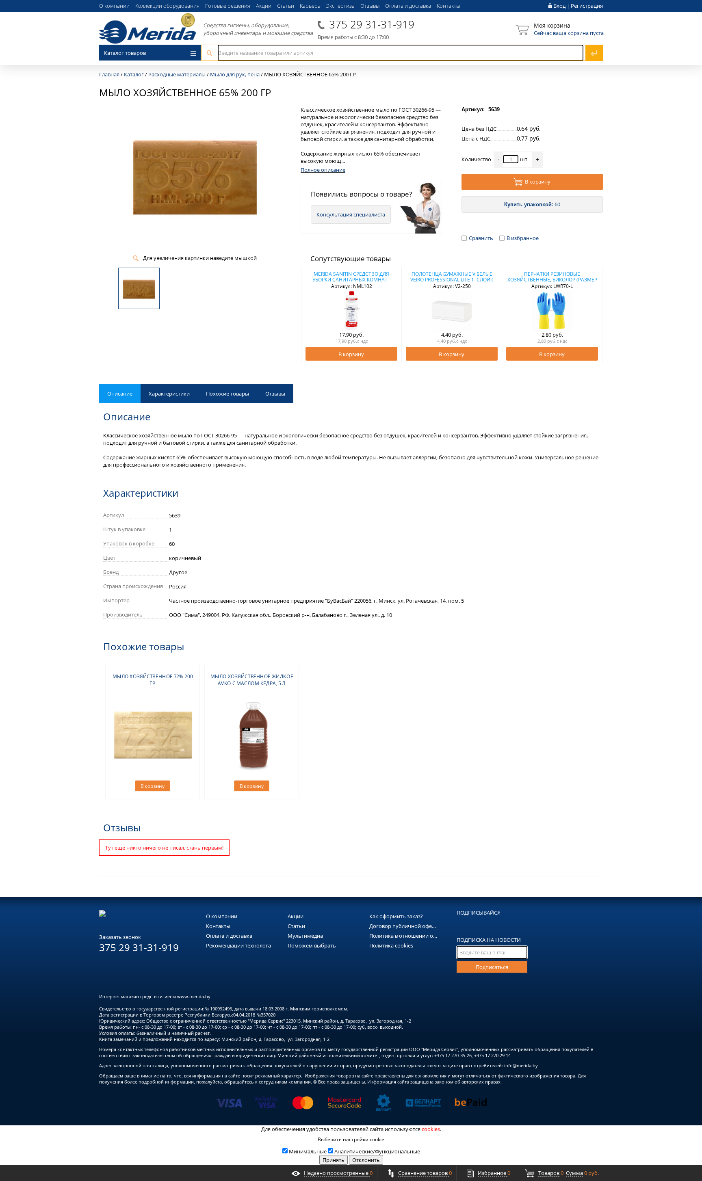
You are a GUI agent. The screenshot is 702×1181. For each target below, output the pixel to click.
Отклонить (366, 1160)
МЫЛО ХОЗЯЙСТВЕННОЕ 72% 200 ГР (153, 680)
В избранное (523, 238)
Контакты (448, 5)
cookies (431, 1129)
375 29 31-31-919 (371, 24)
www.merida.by (193, 996)
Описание (119, 393)
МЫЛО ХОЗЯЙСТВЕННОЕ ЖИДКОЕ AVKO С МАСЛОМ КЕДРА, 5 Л (251, 680)
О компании (114, 5)
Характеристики (169, 393)
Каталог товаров (125, 52)
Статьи (285, 5)
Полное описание (323, 169)
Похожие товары (227, 393)
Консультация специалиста (350, 214)
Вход (559, 5)
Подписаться (492, 967)
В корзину (537, 181)
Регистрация (587, 5)
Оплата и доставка (408, 5)
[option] (351, 315)
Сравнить (481, 238)
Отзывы (369, 5)
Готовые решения (227, 5)
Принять (333, 1160)
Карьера (310, 5)
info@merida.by (521, 1065)
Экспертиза (340, 5)
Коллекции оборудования (167, 5)
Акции (263, 5)
